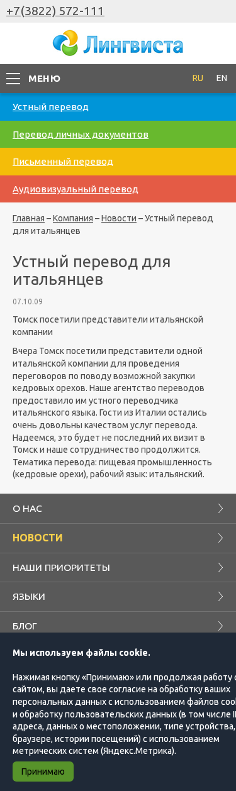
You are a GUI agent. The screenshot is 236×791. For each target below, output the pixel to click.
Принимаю (43, 771)
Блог (25, 625)
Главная (29, 218)
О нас (27, 508)
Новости (119, 218)
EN (221, 78)
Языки (29, 596)
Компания (73, 218)
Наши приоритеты (61, 567)
